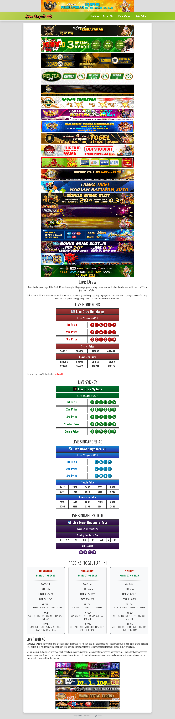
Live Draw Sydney (89, 389)
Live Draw (94, 16)
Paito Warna (124, 16)
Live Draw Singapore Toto (90, 522)
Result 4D (108, 16)
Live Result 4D (38, 16)
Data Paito (141, 16)
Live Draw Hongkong (89, 311)
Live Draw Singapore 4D (89, 448)
